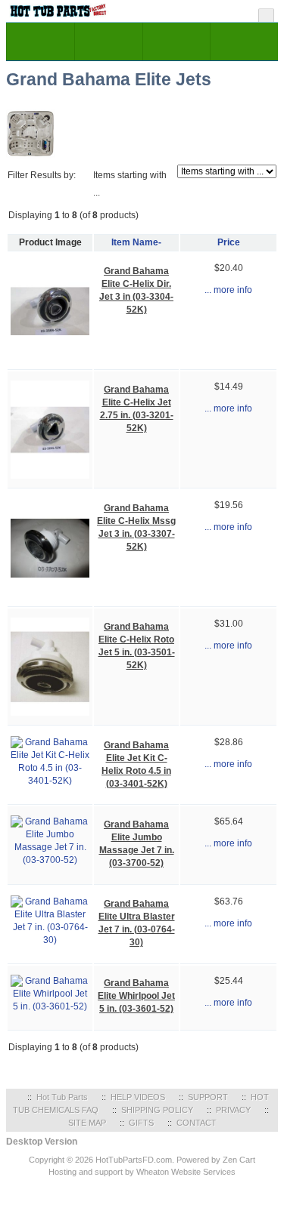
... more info (228, 289)
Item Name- (136, 242)
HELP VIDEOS (138, 1097)
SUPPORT (208, 1097)
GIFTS (141, 1122)
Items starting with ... (130, 184)
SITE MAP (87, 1122)
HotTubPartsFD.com (133, 1159)
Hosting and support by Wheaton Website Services (142, 1171)
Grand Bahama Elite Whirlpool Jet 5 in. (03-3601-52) (136, 996)
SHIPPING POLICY (157, 1109)
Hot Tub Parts (62, 1097)
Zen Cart (239, 1159)
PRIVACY (233, 1109)
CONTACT (196, 1122)
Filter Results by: (42, 175)
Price (228, 242)
